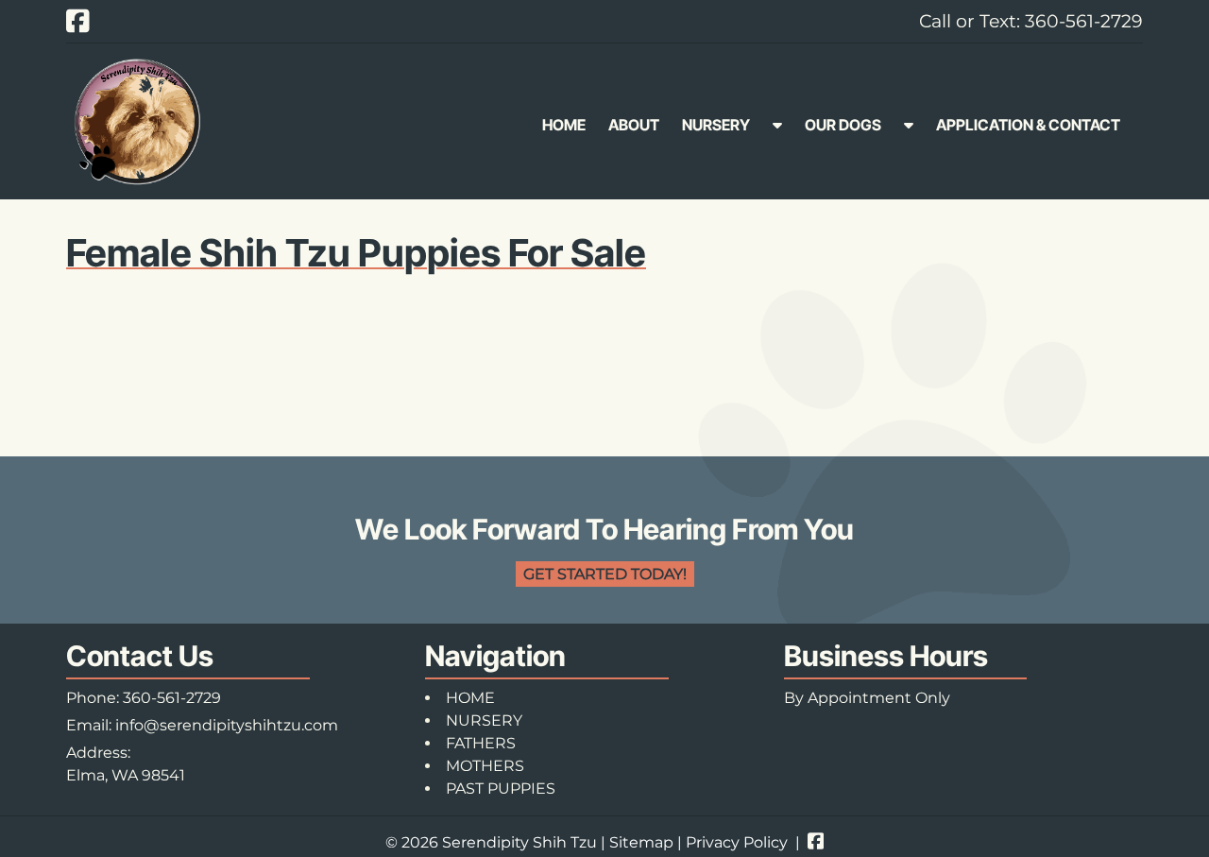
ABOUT (633, 124)
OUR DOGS (843, 124)
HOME (564, 124)
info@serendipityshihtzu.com (226, 725)
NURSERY (716, 124)
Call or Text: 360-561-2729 (1031, 20)
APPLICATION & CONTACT (1028, 124)
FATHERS (481, 743)
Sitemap (641, 842)
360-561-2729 (172, 698)
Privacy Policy (737, 842)
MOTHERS (485, 766)
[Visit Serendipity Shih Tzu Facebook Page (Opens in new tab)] (78, 21)
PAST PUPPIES (500, 788)
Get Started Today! (605, 574)
